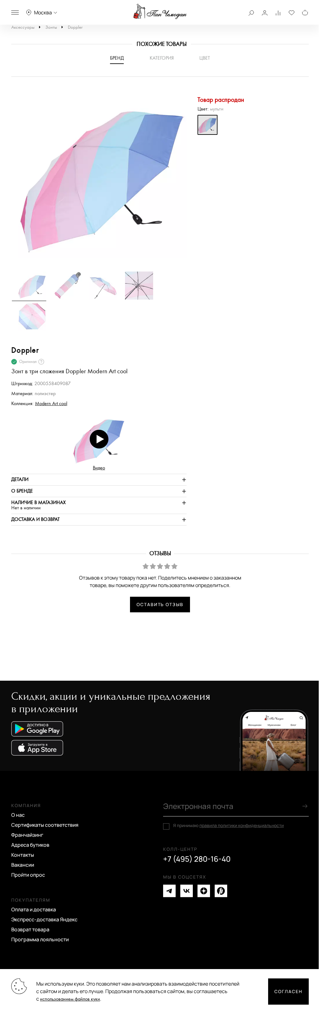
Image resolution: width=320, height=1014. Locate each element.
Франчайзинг (27, 834)
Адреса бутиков (30, 844)
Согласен (288, 991)
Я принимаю (228, 825)
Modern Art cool (51, 403)
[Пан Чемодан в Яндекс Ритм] (221, 890)
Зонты (51, 27)
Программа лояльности (40, 939)
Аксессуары (22, 27)
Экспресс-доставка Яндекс (44, 919)
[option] (99, 177)
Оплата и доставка (33, 909)
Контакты (22, 854)
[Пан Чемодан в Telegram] (169, 890)
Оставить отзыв (160, 604)
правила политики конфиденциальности (241, 825)
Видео (99, 468)
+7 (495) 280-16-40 (197, 859)
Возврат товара (30, 929)
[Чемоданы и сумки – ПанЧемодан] (160, 11)
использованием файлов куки (70, 999)
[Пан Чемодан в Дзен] (204, 890)
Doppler (75, 27)
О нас (18, 814)
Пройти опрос (28, 874)
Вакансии (22, 864)
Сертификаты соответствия (44, 824)
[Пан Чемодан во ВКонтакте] (186, 890)
